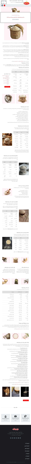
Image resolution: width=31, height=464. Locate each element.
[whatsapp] (3, 1)
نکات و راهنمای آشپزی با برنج (15, 15)
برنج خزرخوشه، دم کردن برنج (15, 19)
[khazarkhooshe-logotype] (15, 428)
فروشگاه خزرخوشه (21, 61)
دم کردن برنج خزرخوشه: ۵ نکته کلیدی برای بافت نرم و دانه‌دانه (15, 17)
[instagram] (5, 1)
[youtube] (18, 438)
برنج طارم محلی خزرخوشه (6, 77)
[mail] (3, 3)
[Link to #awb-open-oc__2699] (2, 5)
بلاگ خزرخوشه (16, 384)
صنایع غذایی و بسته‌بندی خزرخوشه (12, 462)
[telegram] (2, 1)
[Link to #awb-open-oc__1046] (4, 5)
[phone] (2, 3)
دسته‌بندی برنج (16, 61)
